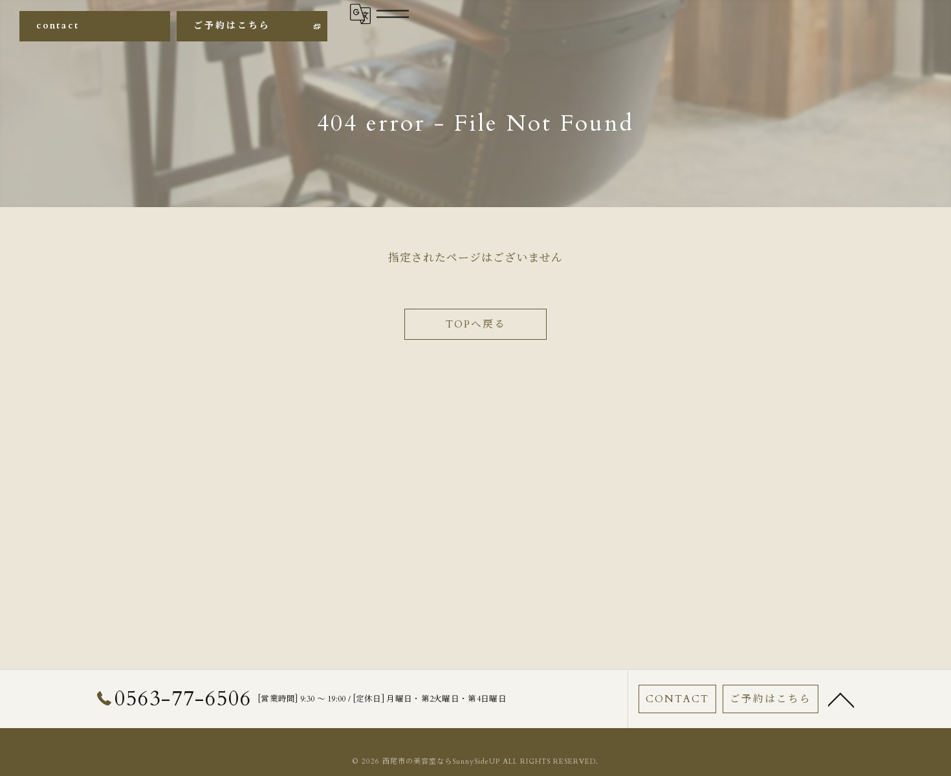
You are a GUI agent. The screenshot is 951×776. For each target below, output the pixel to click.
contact (58, 25)
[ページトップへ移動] (841, 699)
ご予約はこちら (231, 25)
